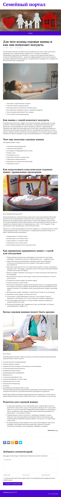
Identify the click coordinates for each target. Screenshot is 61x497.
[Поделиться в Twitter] (20, 442)
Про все (11, 47)
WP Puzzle (55, 493)
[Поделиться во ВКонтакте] (8, 442)
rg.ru (56, 430)
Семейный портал (24, 4)
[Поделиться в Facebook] (4, 442)
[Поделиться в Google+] (16, 442)
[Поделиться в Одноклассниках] (12, 442)
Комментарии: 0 (18, 47)
